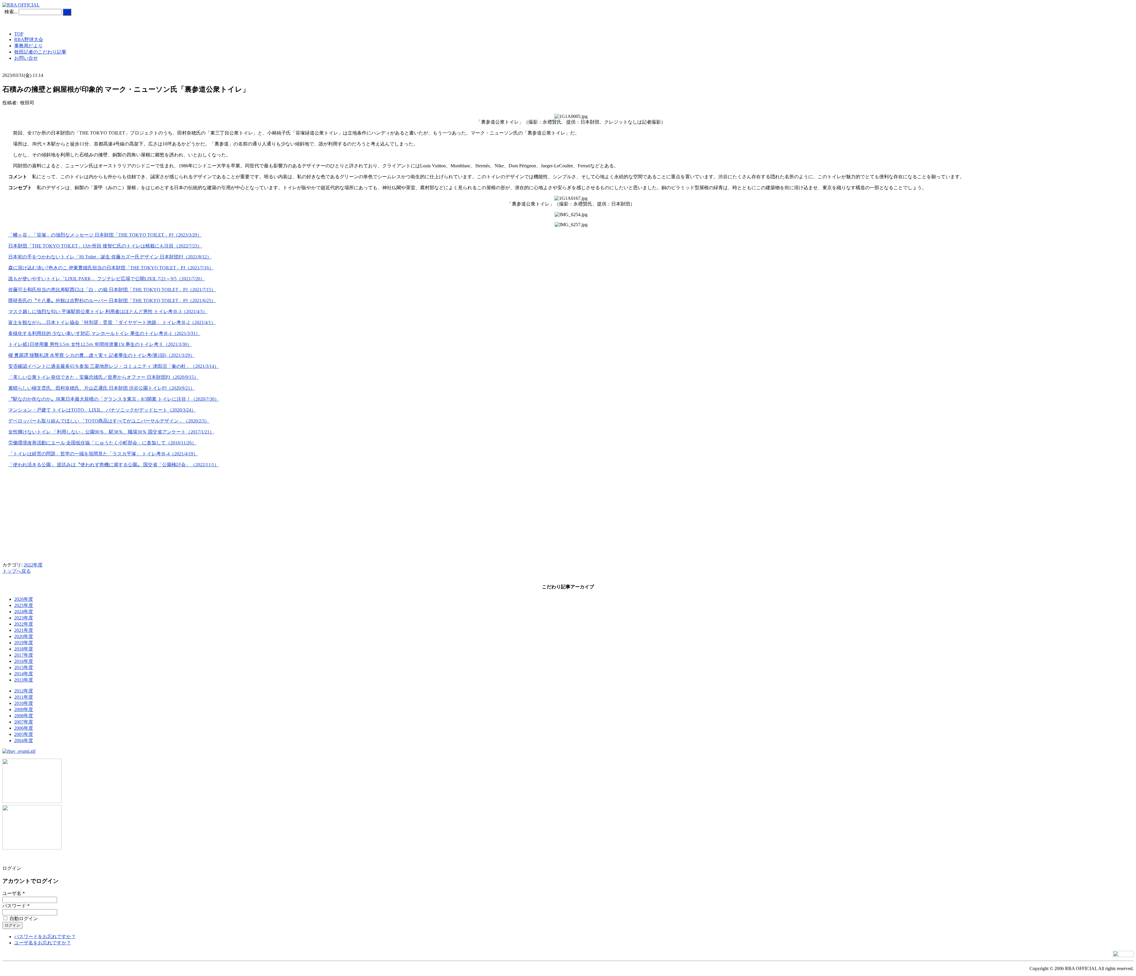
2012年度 (23, 690)
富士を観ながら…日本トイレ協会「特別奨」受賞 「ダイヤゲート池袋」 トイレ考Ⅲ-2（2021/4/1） (112, 322)
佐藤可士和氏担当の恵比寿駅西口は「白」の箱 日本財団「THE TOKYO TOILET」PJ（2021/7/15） (112, 289)
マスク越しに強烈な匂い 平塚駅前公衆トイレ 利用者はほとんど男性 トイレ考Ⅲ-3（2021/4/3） (107, 311)
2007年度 (23, 721)
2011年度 (23, 697)
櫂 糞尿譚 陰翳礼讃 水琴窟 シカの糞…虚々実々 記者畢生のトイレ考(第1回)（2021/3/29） (101, 355)
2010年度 (23, 703)
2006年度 (23, 728)
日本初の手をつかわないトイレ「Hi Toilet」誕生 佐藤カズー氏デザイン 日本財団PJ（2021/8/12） (110, 256)
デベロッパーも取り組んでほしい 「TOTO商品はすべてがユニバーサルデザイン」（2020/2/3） (108, 420)
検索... (10, 11)
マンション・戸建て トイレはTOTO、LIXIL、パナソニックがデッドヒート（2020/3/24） (102, 409)
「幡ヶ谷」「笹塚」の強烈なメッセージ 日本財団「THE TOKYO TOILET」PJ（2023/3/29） (105, 234)
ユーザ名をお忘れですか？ (42, 942)
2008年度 (23, 715)
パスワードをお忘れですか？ (45, 936)
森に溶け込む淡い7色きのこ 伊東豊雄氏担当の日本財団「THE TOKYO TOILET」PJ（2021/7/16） (111, 267)
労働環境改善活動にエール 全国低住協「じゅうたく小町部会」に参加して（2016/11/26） (102, 442)
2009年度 (23, 709)
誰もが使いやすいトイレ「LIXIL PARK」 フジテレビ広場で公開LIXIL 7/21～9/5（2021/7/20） (106, 278)
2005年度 (23, 734)
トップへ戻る (16, 571)
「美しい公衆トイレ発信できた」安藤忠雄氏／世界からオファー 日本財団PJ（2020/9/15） (103, 377)
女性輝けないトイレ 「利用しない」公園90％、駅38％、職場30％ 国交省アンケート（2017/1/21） (111, 431)
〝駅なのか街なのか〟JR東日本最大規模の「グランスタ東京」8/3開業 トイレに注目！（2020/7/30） (113, 399)
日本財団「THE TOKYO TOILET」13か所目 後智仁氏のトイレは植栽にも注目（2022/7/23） (105, 245)
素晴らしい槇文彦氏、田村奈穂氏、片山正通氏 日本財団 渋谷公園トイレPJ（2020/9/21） (101, 388)
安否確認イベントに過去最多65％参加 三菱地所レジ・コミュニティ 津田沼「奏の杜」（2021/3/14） (113, 366)
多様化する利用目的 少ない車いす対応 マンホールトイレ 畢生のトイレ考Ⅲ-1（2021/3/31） (104, 333)
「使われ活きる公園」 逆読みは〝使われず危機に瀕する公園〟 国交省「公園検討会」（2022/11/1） (113, 464)
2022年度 (33, 564)
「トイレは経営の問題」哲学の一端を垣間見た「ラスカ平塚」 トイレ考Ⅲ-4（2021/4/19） (103, 453)
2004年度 (23, 740)
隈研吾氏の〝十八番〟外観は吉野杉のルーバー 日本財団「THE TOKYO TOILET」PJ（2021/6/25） (112, 300)
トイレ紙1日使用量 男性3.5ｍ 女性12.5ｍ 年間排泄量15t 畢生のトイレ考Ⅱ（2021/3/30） (100, 344)
